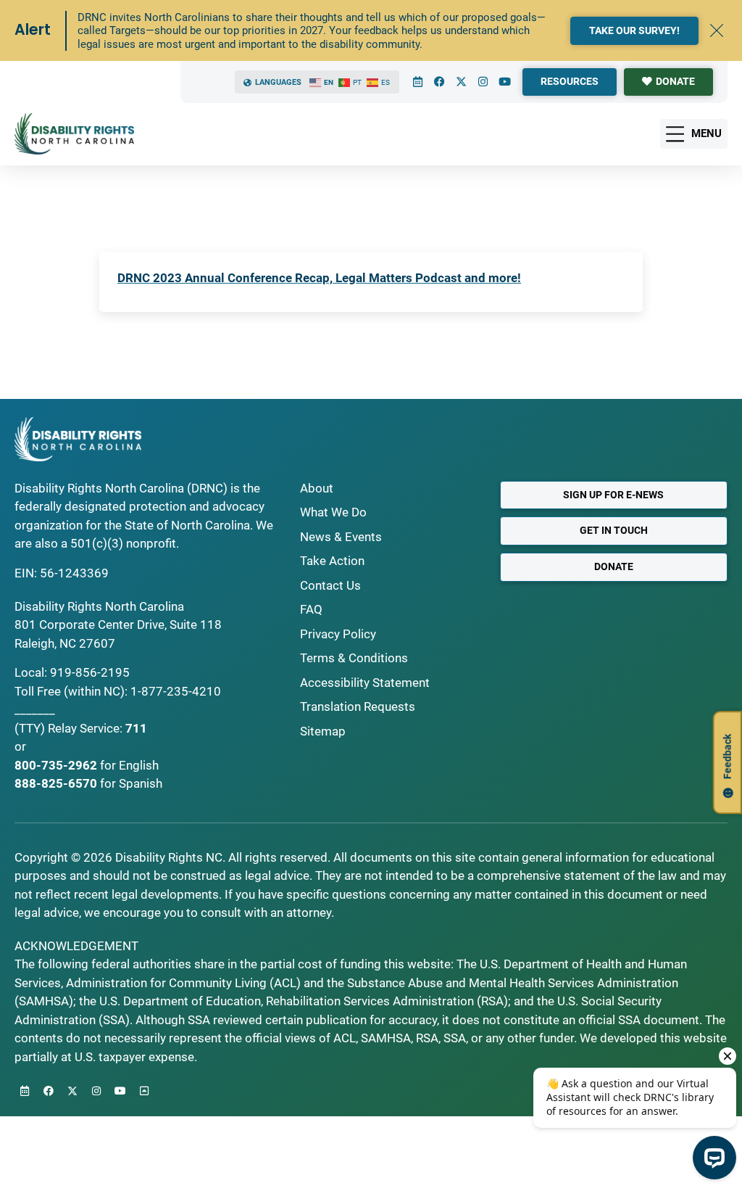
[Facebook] (439, 82)
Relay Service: (85, 728)
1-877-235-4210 (175, 691)
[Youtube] (504, 82)
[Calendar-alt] (417, 82)
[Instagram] (482, 82)
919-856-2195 (90, 672)
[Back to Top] (144, 1091)
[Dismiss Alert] (716, 30)
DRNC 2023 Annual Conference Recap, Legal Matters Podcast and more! (319, 278)
